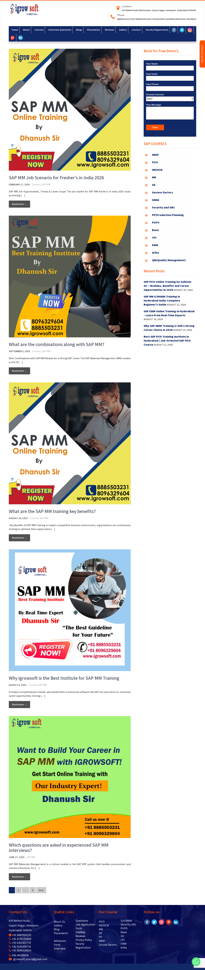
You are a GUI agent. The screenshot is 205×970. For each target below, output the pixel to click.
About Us (62, 921)
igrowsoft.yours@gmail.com (29, 959)
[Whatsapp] (196, 961)
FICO (102, 921)
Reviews (80, 936)
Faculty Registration (83, 945)
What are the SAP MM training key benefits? (52, 511)
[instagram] (161, 922)
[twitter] (154, 922)
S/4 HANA (126, 920)
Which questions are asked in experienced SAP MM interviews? (59, 847)
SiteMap (80, 932)
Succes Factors (108, 944)
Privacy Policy (84, 940)
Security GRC (128, 924)
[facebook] (147, 922)
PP (100, 937)
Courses (36, 184)
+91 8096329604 (21, 950)
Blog (61, 929)
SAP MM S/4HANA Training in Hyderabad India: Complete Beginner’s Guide (162, 300)
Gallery (58, 925)
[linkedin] (176, 922)
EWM (124, 943)
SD (100, 933)
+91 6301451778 (21, 943)
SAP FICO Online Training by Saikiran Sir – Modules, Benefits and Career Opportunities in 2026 (167, 286)
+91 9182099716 (21, 946)
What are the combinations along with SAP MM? (56, 344)
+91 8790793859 (21, 939)
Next (41, 890)
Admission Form (60, 942)
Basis (124, 932)
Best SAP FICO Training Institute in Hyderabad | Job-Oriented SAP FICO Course (167, 340)
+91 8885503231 (21, 935)
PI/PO (124, 928)
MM (101, 929)
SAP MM (46, 184)
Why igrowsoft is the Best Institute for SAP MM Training (64, 678)
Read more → (19, 204)
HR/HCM (104, 925)
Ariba (124, 947)
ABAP (102, 941)
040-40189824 (20, 955)
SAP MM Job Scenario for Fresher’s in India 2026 (56, 177)
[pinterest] (168, 922)
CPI (123, 940)
